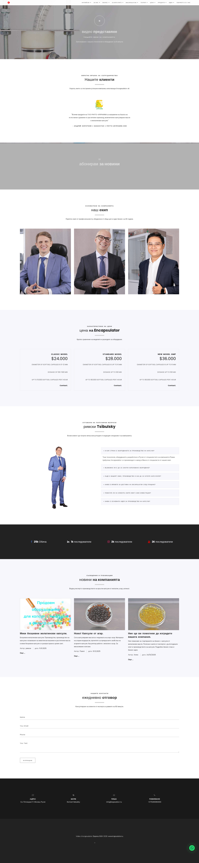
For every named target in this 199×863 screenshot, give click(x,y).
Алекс (136, 655)
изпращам (27, 760)
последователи (81, 541)
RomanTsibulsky (73, 802)
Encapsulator (131, 2)
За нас (96, 2)
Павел (82, 651)
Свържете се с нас (183, 2)
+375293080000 (154, 802)
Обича (40, 541)
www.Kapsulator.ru (115, 836)
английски (85, 2)
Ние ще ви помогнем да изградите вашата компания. (150, 635)
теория (143, 2)
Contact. (64, 385)
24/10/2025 (151, 655)
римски (28, 648)
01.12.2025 (96, 651)
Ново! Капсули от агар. (88, 633)
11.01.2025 (42, 648)
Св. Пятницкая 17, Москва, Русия (32, 802)
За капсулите (117, 2)
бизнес (105, 2)
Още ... (22, 653)
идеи (170, 2)
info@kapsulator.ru (114, 802)
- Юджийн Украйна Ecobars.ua (99, 126)
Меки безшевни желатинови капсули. (43, 633)
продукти (161, 2)
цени (152, 2)
